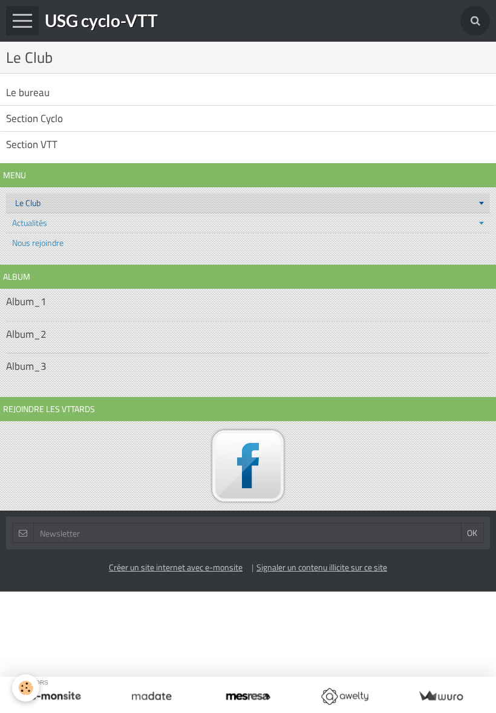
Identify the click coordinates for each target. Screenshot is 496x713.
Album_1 (26, 302)
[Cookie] (25, 688)
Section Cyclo (34, 118)
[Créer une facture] (440, 696)
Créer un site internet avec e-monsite (176, 567)
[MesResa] (247, 696)
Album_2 (26, 334)
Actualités (29, 222)
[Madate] (151, 696)
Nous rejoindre (38, 242)
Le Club (28, 202)
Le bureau (28, 92)
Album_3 (26, 366)
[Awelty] (344, 696)
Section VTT (31, 144)
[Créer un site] (55, 696)
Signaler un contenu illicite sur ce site (321, 567)
